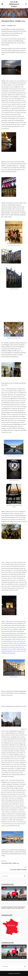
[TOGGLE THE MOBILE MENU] (2, 4)
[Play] (3, 899)
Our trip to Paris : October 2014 (13, 21)
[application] (14, 893)
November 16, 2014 (11, 25)
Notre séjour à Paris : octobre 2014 (10, 863)
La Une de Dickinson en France (14, 4)
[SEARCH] (25, 876)
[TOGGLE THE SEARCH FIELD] (26, 4)
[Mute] (23, 899)
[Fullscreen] (25, 899)
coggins (3, 25)
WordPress (17, 973)
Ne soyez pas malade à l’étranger (18, 869)
